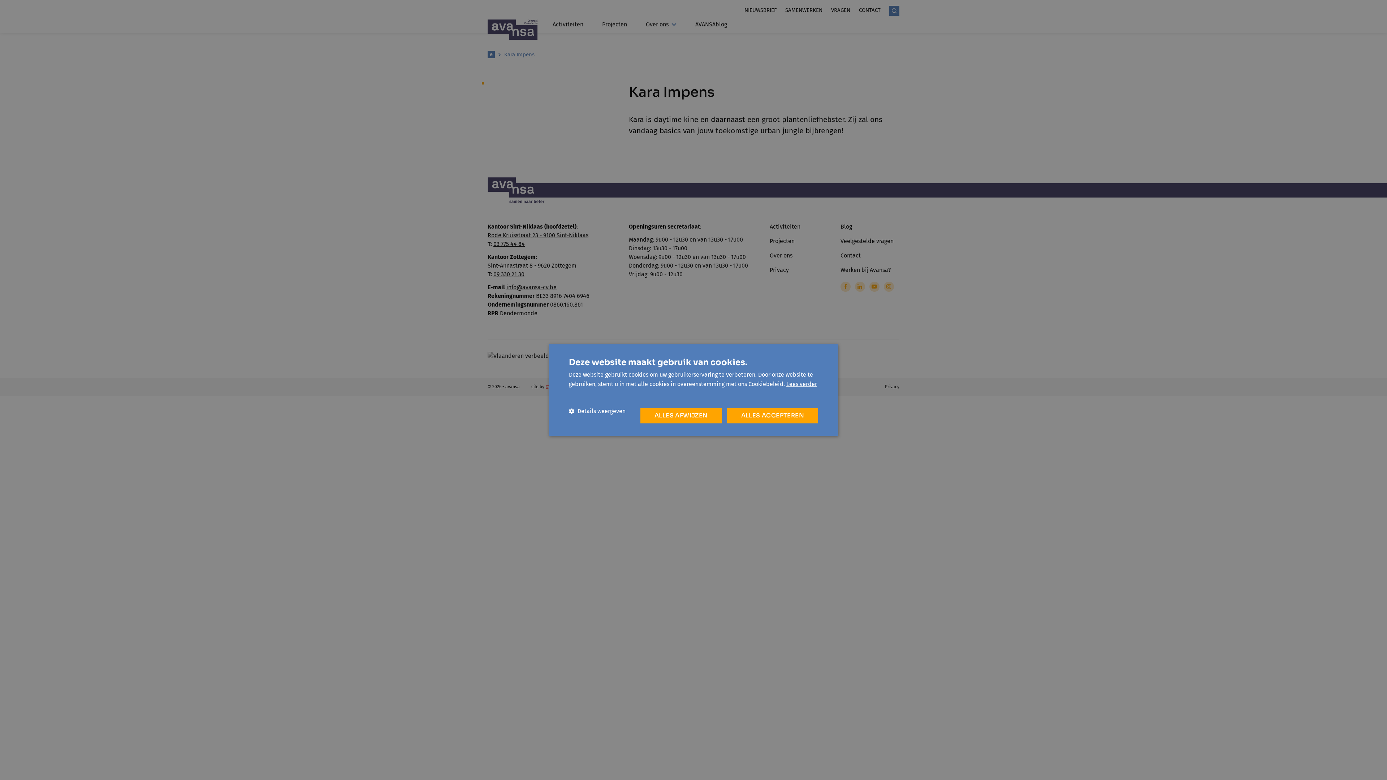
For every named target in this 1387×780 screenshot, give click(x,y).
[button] (597, 411)
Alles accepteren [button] (772, 415)
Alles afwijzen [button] (681, 415)
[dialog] (693, 390)
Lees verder (801, 384)
